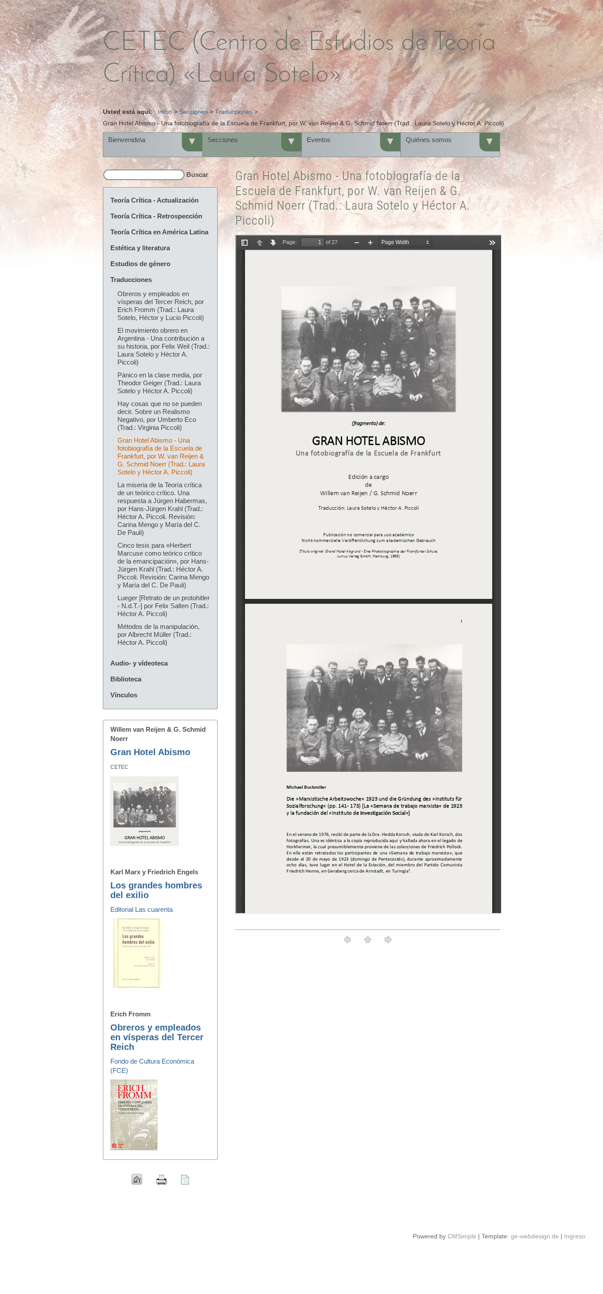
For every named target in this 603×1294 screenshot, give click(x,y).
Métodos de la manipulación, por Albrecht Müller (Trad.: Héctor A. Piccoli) (158, 634)
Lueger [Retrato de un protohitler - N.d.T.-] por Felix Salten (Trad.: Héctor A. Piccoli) (163, 605)
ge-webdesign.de (535, 1236)
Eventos (319, 139)
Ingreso (574, 1236)
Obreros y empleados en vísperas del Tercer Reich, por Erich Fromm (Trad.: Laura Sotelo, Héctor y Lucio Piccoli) (160, 305)
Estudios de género (140, 263)
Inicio (165, 111)
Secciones (193, 111)
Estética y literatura (140, 248)
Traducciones (234, 111)
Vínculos (123, 695)
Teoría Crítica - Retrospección (156, 216)
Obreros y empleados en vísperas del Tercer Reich (157, 1037)
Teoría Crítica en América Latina (159, 232)
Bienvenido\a (126, 139)
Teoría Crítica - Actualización (154, 200)
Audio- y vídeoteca (139, 663)
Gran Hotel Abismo (150, 752)
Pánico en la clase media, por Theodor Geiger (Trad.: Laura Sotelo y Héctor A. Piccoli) (159, 383)
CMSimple (462, 1236)
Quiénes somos (429, 139)
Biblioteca (125, 679)
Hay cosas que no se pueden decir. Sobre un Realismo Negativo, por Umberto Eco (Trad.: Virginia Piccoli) (159, 415)
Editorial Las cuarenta (141, 909)
